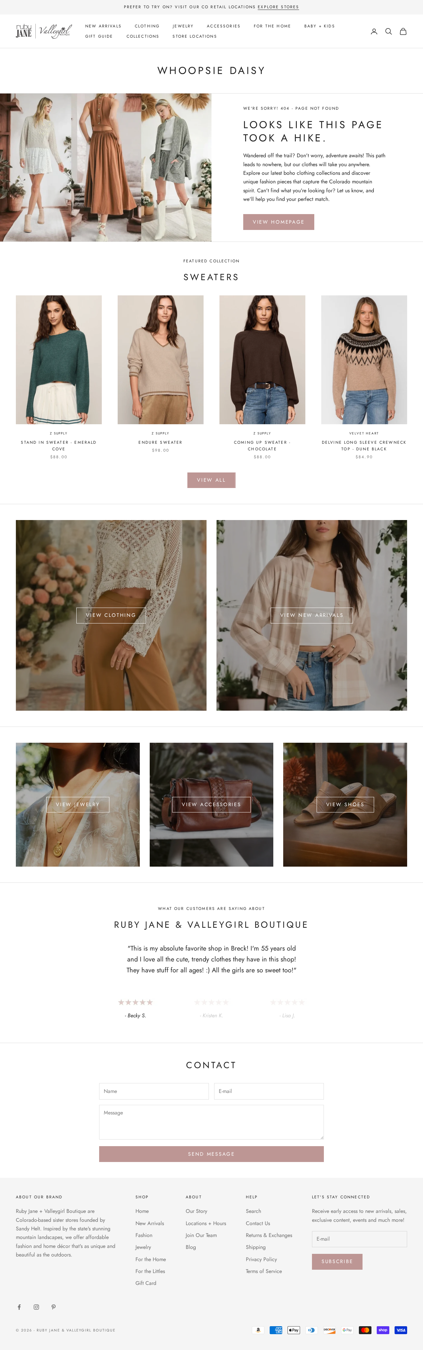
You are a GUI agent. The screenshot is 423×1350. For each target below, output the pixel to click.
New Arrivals (103, 26)
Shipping (256, 1247)
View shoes (345, 804)
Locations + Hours (206, 1223)
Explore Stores (278, 7)
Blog (191, 1247)
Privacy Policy (261, 1259)
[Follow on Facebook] (19, 1307)
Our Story (196, 1211)
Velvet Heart (364, 433)
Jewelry (183, 26)
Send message (211, 1154)
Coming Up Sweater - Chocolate (262, 445)
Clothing (147, 26)
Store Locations (195, 36)
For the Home (272, 26)
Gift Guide (99, 36)
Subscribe (337, 1261)
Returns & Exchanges (269, 1235)
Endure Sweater (160, 442)
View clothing (111, 615)
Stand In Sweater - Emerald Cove (58, 445)
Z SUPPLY (58, 433)
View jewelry (77, 804)
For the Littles (150, 1271)
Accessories (224, 26)
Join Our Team (201, 1235)
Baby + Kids (319, 26)
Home (142, 1211)
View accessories (211, 804)
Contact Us (258, 1223)
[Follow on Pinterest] (53, 1307)
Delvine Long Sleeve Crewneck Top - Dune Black (364, 445)
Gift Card (145, 1283)
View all (211, 480)
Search (253, 1211)
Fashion (143, 1235)
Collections (143, 36)
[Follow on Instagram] (36, 1307)
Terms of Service (264, 1271)
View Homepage (279, 222)
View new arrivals (312, 615)
